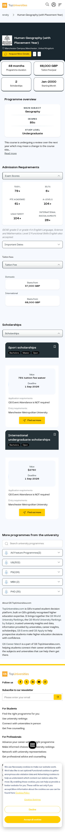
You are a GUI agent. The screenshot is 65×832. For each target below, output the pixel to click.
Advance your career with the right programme (28, 742)
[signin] (53, 4)
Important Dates (14, 244)
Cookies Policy (22, 792)
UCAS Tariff (17, 214)
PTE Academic (17, 199)
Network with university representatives (24, 751)
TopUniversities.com (13, 608)
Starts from (32, 282)
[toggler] (60, 4)
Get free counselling (13, 728)
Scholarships (12, 333)
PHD (16, 591)
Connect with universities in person (21, 723)
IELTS (47, 186)
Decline (32, 809)
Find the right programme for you (20, 713)
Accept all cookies (32, 819)
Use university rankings (14, 718)
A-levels (47, 199)
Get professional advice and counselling (24, 756)
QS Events (23, 630)
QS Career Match (11, 644)
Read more (11, 153)
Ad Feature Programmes (26, 552)
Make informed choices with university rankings (28, 746)
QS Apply (39, 630)
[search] (47, 4)
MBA (15, 581)
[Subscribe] (58, 697)
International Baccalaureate (47, 214)
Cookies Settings (32, 799)
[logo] (14, 4)
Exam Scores (12, 175)
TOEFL (17, 186)
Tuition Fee (11, 264)
